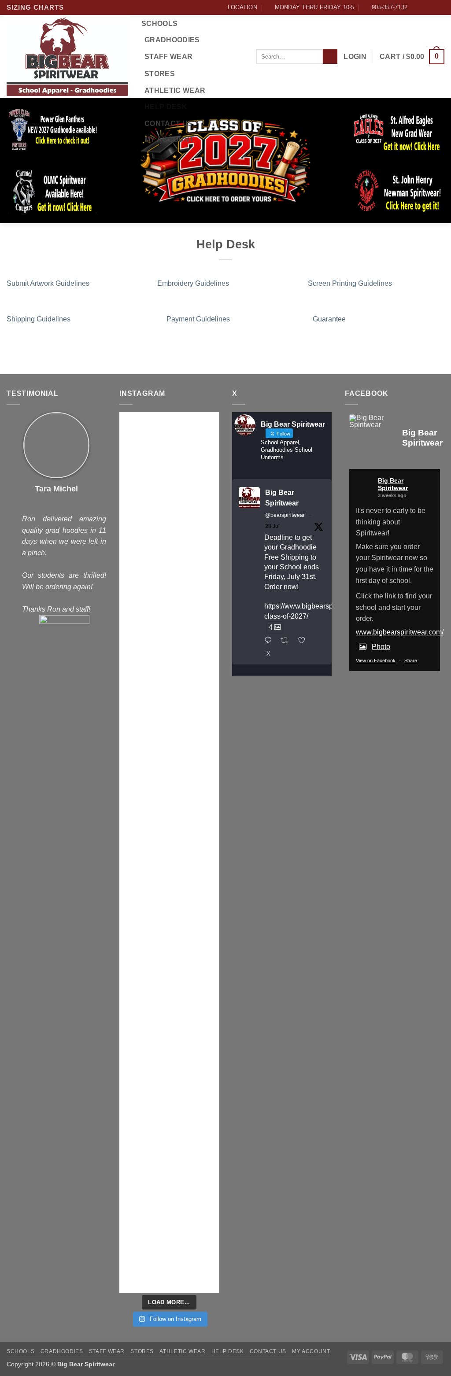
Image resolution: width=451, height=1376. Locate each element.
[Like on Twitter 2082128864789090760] (304, 641)
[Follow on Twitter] (431, 7)
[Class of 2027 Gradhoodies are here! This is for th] (143, 658)
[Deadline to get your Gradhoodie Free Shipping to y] (143, 473)
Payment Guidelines (198, 319)
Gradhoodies (172, 40)
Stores (159, 73)
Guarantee (329, 319)
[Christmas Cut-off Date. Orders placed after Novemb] (195, 585)
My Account (169, 139)
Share (410, 660)
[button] (355, 57)
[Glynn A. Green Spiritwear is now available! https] (143, 821)
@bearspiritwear (285, 515)
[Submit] (330, 56)
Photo (381, 646)
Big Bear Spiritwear (282, 498)
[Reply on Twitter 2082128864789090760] (270, 641)
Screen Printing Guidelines (350, 283)
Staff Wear (168, 56)
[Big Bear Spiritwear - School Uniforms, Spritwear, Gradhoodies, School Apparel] (67, 56)
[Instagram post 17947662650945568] (143, 1151)
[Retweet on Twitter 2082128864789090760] (287, 641)
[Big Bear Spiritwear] (371, 421)
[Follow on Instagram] (423, 7)
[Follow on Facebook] (415, 7)
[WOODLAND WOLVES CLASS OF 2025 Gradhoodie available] (195, 1210)
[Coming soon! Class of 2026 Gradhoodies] (195, 994)
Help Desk (165, 107)
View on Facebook (376, 660)
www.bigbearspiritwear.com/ (400, 632)
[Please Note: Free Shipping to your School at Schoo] (195, 877)
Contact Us (168, 123)
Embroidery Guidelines (193, 283)
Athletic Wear (174, 90)
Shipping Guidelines (38, 319)
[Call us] (440, 7)
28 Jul (272, 526)
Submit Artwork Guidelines (48, 283)
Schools (159, 23)
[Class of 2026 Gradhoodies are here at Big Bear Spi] (143, 1050)
